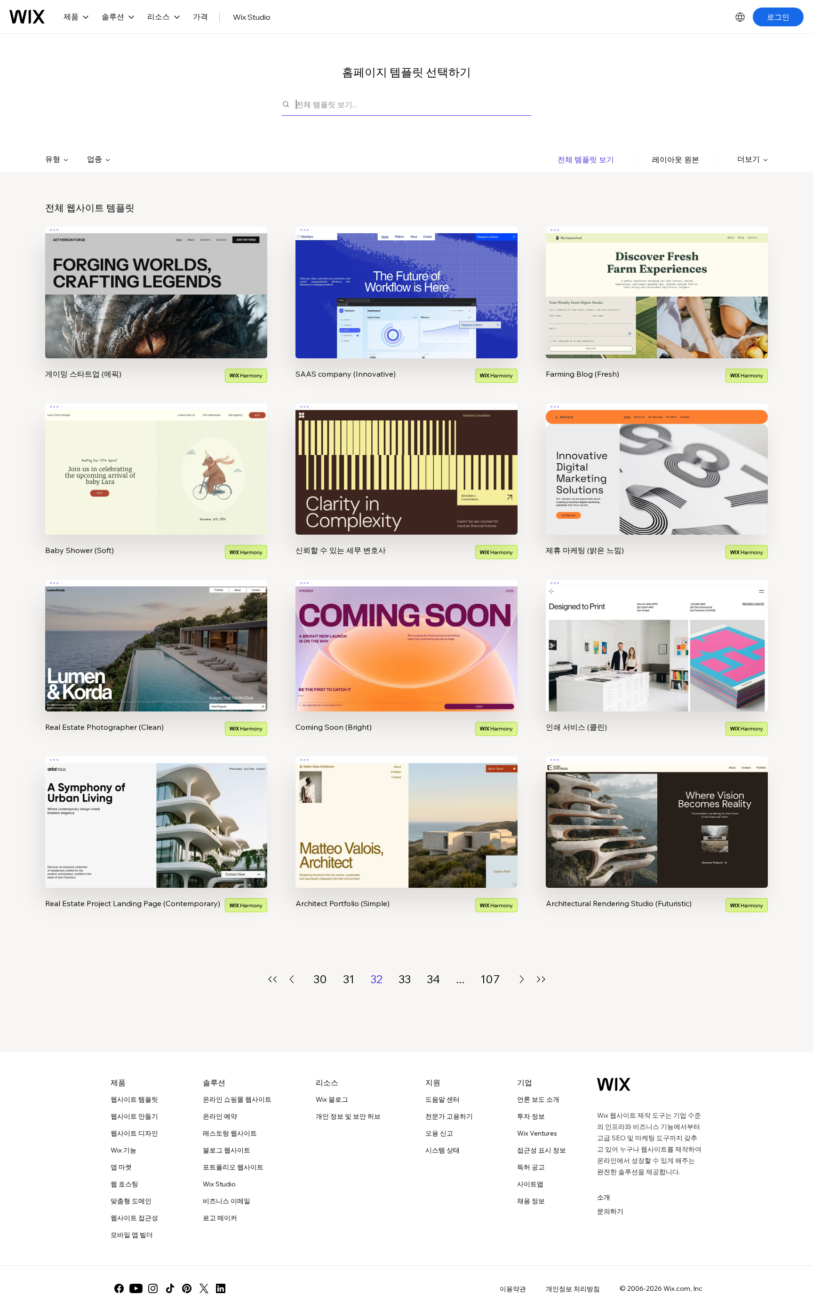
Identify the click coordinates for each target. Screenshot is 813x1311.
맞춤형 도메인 (131, 1201)
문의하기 (610, 1211)
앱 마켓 (121, 1167)
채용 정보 (531, 1201)
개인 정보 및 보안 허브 (348, 1116)
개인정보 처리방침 (573, 1289)
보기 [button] (156, 310)
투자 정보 (531, 1116)
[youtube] (136, 1288)
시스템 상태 (442, 1150)
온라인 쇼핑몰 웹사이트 (237, 1099)
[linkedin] (220, 1288)
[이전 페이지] (291, 979)
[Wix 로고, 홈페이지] (27, 17)
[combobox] (413, 104)
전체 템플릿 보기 (586, 159)
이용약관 (513, 1289)
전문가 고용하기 (449, 1116)
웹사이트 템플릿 (134, 1099)
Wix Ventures (537, 1133)
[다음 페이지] (521, 979)
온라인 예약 (220, 1116)
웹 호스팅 (124, 1184)
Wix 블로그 (332, 1099)
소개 (603, 1197)
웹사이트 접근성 (134, 1218)
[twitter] (203, 1288)
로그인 (778, 17)
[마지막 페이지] (541, 979)
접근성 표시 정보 (541, 1150)
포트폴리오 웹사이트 (233, 1167)
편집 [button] (156, 284)
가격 (200, 16)
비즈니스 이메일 (226, 1201)
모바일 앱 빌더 (132, 1235)
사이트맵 (530, 1184)
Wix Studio (252, 17)
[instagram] (152, 1288)
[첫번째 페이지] (272, 979)
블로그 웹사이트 (226, 1150)
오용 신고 (439, 1133)
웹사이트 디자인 (134, 1133)
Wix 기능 (123, 1150)
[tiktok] (169, 1288)
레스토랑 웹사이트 (230, 1133)
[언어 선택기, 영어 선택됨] (740, 17)
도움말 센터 (442, 1099)
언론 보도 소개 (538, 1099)
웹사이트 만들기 (134, 1116)
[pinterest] (186, 1288)
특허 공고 (531, 1167)
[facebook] (119, 1288)
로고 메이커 (220, 1218)
